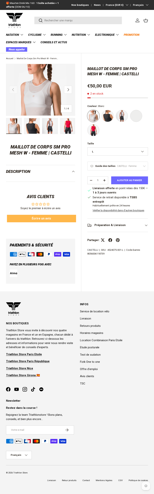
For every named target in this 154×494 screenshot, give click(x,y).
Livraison (85, 318)
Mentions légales (104, 480)
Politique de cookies (138, 480)
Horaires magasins (91, 333)
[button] (146, 20)
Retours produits (90, 326)
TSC (82, 383)
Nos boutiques (80, 4)
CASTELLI (92, 249)
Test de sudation (90, 354)
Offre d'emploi (89, 369)
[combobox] (78, 20)
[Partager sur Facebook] (110, 240)
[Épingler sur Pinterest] (118, 240)
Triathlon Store (20, 473)
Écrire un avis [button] (41, 218)
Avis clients (87, 376)
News (97, 4)
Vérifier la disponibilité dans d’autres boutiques (118, 210)
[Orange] (136, 116)
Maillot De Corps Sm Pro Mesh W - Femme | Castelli (38, 58)
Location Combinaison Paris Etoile (101, 340)
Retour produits (69, 480)
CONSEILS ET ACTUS (54, 42)
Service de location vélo (94, 311)
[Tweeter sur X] (102, 240)
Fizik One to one (90, 361)
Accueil (9, 58)
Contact (86, 480)
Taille (90, 143)
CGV (120, 480)
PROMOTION (131, 35)
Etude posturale (89, 347)
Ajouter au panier (129, 180)
